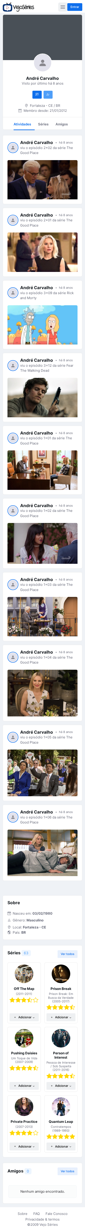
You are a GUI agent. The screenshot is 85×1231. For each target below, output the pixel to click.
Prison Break (61, 989)
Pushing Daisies (24, 1053)
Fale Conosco (57, 1213)
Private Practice (24, 1121)
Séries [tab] (43, 124)
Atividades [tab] (22, 124)
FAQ (36, 1213)
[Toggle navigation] (62, 7)
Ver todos (67, 954)
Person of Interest (61, 1055)
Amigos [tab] (62, 124)
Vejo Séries (48, 1224)
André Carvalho (36, 142)
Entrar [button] (74, 7)
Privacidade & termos (42, 1219)
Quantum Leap (61, 1121)
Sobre (22, 1213)
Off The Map (24, 989)
